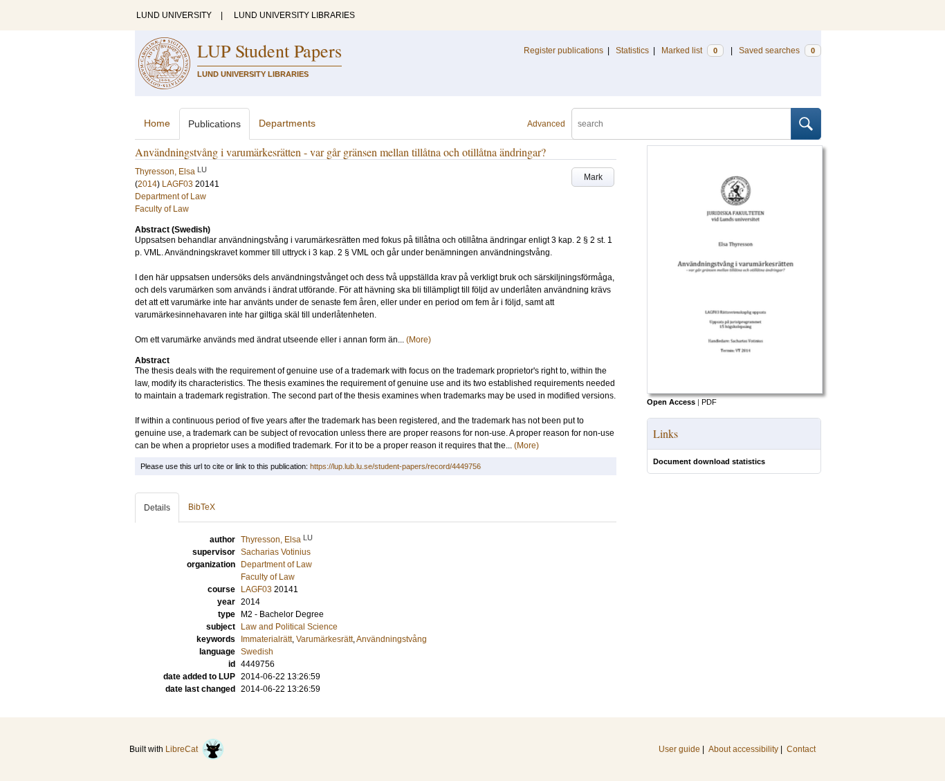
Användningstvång (391, 639)
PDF (709, 402)
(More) (418, 339)
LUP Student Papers (269, 50)
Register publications (563, 50)
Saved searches (777, 50)
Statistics (632, 50)
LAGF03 (177, 184)
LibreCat (183, 749)
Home (157, 123)
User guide (679, 749)
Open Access (671, 402)
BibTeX (201, 507)
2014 (147, 184)
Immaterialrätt (266, 639)
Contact (801, 749)
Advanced (546, 124)
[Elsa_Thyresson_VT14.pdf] (735, 391)
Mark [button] (593, 177)
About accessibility (743, 749)
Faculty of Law (162, 209)
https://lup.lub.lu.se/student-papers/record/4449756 (395, 466)
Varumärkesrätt (324, 639)
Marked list (689, 50)
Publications (214, 123)
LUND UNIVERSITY (174, 15)
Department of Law (170, 196)
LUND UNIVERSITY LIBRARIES (294, 15)
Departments (287, 123)
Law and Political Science (289, 627)
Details (157, 508)
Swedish (257, 651)
